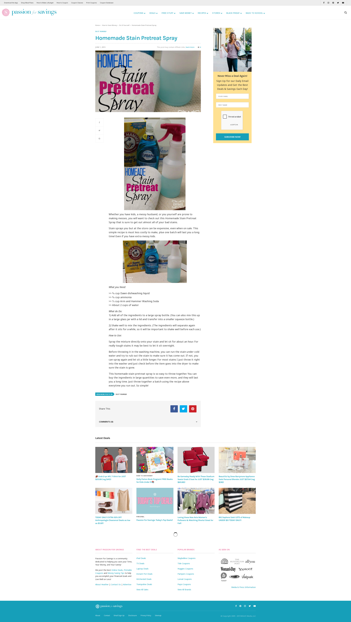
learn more (190, 47)
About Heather (102, 584)
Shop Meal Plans (27, 3)
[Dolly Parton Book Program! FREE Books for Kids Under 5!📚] (154, 460)
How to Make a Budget (45, 3)
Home (97, 25)
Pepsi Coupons (184, 584)
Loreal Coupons (185, 579)
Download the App (11, 3)
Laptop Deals (142, 568)
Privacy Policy (146, 615)
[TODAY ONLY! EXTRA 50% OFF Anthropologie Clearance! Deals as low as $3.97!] (113, 501)
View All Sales (142, 589)
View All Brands (184, 589)
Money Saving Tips (116, 573)
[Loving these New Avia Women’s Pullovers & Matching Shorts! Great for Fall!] (196, 501)
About (97, 615)
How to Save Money (109, 25)
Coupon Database (106, 3)
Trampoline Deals (144, 584)
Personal (140, 516)
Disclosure (132, 615)
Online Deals (117, 570)
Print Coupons (91, 3)
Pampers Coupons (186, 574)
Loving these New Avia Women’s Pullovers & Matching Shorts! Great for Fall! (195, 520)
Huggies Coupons (185, 568)
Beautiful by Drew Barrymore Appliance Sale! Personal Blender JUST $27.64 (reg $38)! (237, 479)
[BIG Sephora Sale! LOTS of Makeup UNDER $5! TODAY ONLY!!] (237, 501)
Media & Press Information (243, 587)
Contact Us (116, 584)
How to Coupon (62, 3)
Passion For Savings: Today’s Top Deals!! (154, 520)
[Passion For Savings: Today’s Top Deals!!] (154, 501)
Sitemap (158, 615)
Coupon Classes (77, 3)
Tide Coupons (184, 563)
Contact (107, 615)
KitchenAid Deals (144, 579)
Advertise (127, 584)
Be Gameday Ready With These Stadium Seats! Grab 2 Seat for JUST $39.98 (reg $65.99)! (196, 479)
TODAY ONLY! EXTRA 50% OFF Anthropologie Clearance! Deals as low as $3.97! (112, 520)
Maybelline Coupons (187, 558)
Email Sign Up (119, 615)
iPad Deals (141, 558)
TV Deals (140, 563)
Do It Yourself (124, 25)
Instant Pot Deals (144, 574)
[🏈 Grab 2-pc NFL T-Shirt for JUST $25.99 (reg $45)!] (113, 460)
